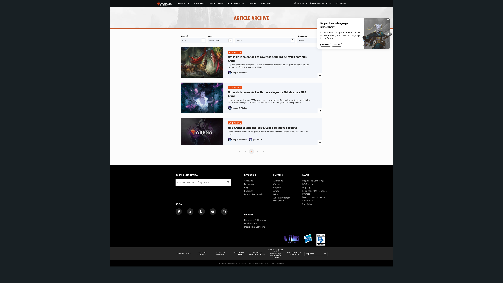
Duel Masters (250, 223)
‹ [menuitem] (245, 151)
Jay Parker (258, 139)
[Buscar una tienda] (228, 182)
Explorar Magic (236, 3)
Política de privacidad (220, 254)
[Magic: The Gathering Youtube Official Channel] (213, 211)
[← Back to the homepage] (164, 3)
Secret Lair (307, 200)
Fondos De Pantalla (254, 194)
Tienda (252, 3)
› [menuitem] (257, 151)
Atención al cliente (239, 254)
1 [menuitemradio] (251, 152)
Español (325, 45)
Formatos (249, 184)
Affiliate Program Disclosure (281, 199)
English (336, 45)
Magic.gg (306, 187)
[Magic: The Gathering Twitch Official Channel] (201, 211)
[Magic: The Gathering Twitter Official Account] (190, 211)
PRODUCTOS (183, 3)
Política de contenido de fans (257, 254)
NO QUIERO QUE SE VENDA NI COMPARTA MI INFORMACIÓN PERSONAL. (275, 253)
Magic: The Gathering (313, 180)
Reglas (247, 187)
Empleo (277, 187)
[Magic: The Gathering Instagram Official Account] (224, 211)
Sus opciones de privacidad (294, 254)
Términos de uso (184, 254)
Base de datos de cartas (322, 3)
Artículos (266, 3)
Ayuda (276, 190)
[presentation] (320, 75)
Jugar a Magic (216, 3)
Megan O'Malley (240, 72)
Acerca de (278, 180)
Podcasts (248, 190)
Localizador (302, 3)
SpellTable (307, 204)
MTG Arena (199, 3)
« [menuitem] (239, 151)
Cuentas (342, 3)
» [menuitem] (263, 151)
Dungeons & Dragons (255, 220)
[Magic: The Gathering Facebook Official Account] (179, 211)
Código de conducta (202, 254)
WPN (275, 194)
